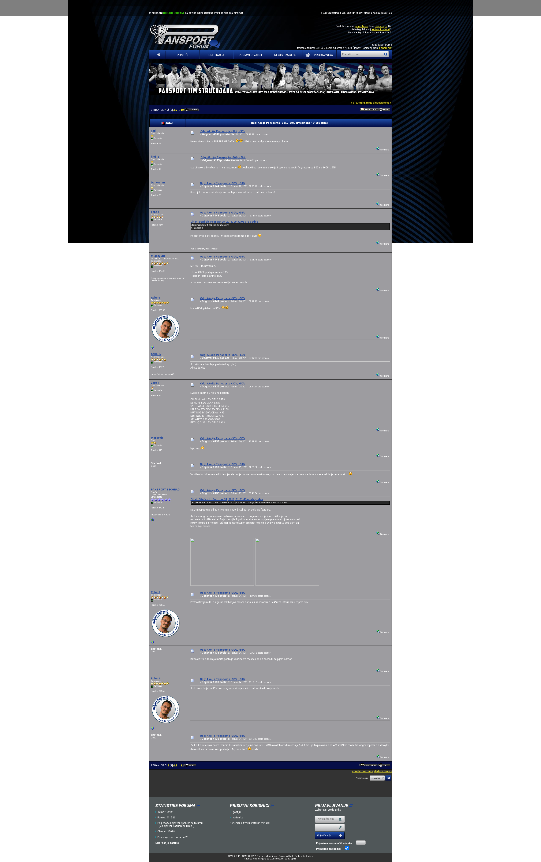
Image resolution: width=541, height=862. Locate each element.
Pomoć (182, 55)
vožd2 (155, 382)
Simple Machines (267, 856)
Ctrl (153, 130)
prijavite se (361, 26)
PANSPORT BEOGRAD (165, 489)
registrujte (381, 26)
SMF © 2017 (249, 856)
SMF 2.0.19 (234, 856)
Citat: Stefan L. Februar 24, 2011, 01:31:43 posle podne (226, 499)
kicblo (155, 156)
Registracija (285, 55)
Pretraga (216, 55)
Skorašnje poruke (167, 842)
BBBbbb (156, 354)
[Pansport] (152, 348)
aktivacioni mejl (381, 29)
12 (182, 110)
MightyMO (158, 255)
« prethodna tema (361, 102)
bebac (155, 211)
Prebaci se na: (362, 778)
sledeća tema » (382, 102)
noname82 (385, 48)
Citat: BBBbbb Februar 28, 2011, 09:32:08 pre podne (224, 221)
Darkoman (158, 182)
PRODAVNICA (323, 55)
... (179, 110)
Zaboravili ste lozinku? (329, 809)
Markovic (157, 437)
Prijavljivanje (251, 55)
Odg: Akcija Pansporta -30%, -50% (222, 131)
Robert (155, 297)
